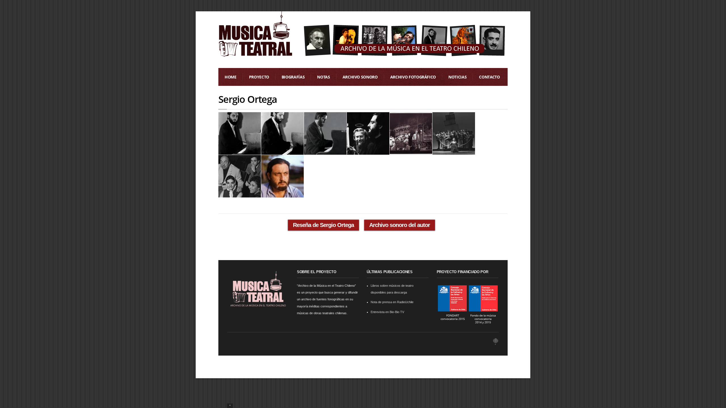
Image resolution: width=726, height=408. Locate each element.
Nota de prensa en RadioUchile (392, 302)
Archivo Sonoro (360, 77)
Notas (323, 77)
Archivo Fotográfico (413, 77)
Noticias (457, 77)
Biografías (293, 77)
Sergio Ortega (247, 99)
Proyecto (259, 77)
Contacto (489, 77)
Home (231, 77)
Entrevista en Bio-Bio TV (387, 312)
